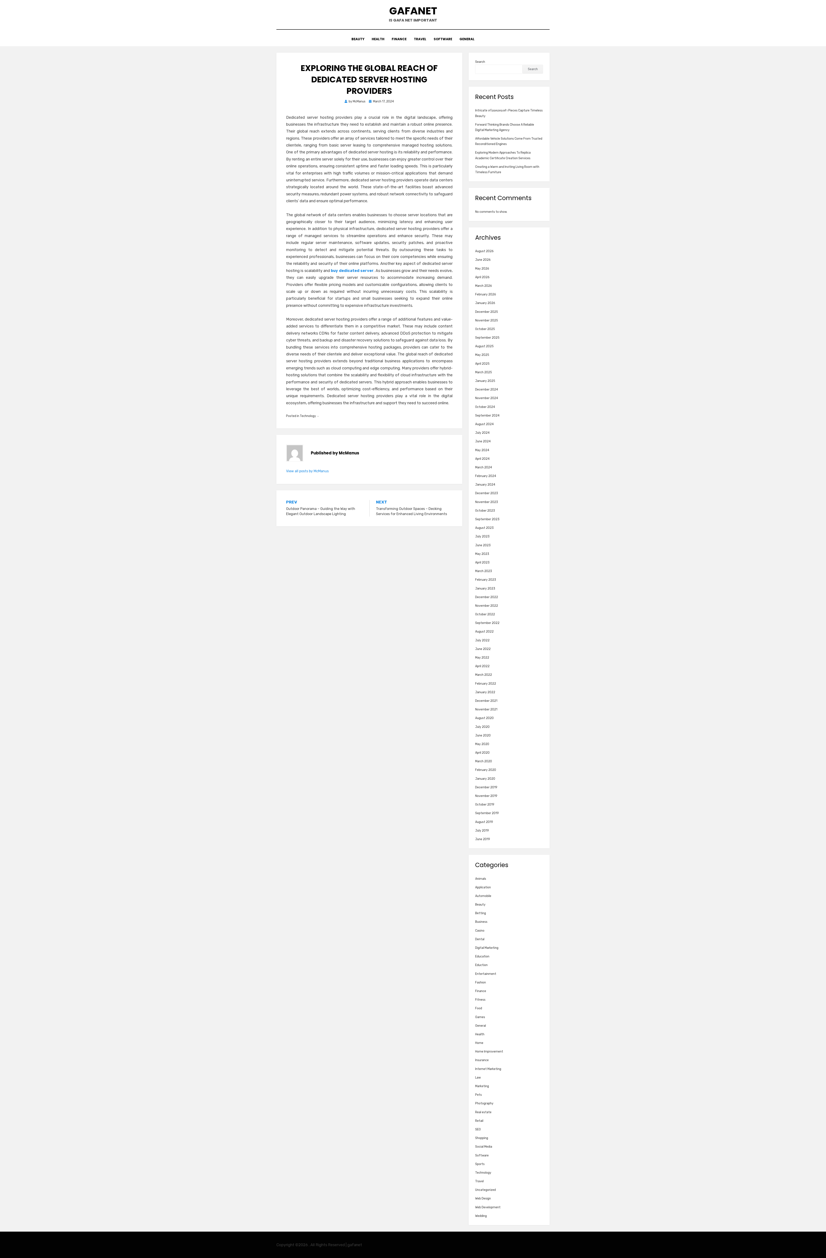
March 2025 (483, 372)
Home (479, 1043)
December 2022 (486, 597)
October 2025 (485, 329)
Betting (480, 913)
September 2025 (487, 338)
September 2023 (487, 519)
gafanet (413, 11)
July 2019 (482, 830)
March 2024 (483, 467)
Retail (479, 1121)
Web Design (483, 1198)
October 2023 (485, 510)
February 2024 (485, 476)
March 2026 (483, 286)
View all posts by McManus (307, 471)
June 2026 (483, 260)
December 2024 (486, 389)
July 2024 (482, 433)
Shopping (481, 1138)
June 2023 (483, 545)
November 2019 (486, 796)
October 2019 (484, 804)
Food (478, 1008)
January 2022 (485, 692)
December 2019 (486, 787)
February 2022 (485, 683)
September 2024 (487, 415)
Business (481, 922)
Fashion (480, 982)
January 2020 (485, 779)
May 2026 (482, 268)
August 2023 (484, 528)
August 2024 (484, 424)
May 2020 (482, 744)
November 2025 (486, 320)
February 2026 (485, 294)
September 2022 (487, 623)
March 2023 (483, 571)
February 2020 (485, 770)
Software (443, 39)
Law (478, 1077)
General (467, 39)
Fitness (480, 1000)
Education (482, 956)
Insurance (482, 1060)
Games (480, 1017)
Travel (420, 39)
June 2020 (483, 735)
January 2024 (485, 484)
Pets (478, 1095)
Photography (484, 1103)
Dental (479, 939)
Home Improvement (489, 1051)
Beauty (357, 39)
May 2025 (482, 355)
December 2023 (486, 493)
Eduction (481, 965)
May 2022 (482, 657)
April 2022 (482, 666)
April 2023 (482, 562)
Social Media (483, 1146)
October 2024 (485, 407)
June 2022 (483, 649)
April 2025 (482, 364)
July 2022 (482, 640)
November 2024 (486, 398)
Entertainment (485, 974)
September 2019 (487, 813)
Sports (480, 1164)
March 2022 (483, 675)
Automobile (483, 896)
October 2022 (485, 614)
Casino (479, 930)
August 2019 (484, 822)
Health (378, 39)
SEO (478, 1129)
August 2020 (484, 718)
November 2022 (486, 606)
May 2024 (482, 450)
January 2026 (485, 303)
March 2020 (483, 761)
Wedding (481, 1216)
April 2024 (482, 459)
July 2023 (482, 536)
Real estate (483, 1112)
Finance (399, 39)
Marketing (482, 1086)
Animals (480, 879)
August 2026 (484, 251)
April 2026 (482, 277)
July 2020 (482, 727)
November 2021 (486, 709)
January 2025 (485, 381)
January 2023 (485, 588)
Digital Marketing (486, 948)
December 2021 (486, 701)
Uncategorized (485, 1190)
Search (480, 62)
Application (483, 887)
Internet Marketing (488, 1069)
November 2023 (486, 502)
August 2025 (484, 346)
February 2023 (485, 580)
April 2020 (482, 753)
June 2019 (482, 839)
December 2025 (486, 312)
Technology (308, 416)
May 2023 (482, 554)
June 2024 (483, 441)
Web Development (488, 1207)
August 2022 (484, 631)
